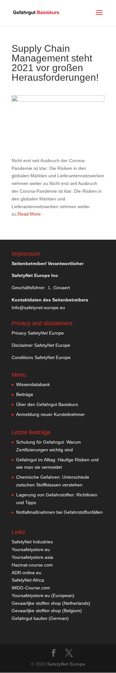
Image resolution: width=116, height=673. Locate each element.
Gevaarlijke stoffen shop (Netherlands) (51, 603)
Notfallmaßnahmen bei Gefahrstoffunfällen (59, 512)
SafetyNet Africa (28, 580)
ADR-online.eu (26, 572)
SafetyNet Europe (66, 664)
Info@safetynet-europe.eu (38, 307)
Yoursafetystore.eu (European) (43, 595)
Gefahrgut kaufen (29, 618)
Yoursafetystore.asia (32, 557)
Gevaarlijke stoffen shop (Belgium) (47, 610)
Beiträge (24, 394)
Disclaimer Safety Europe (41, 345)
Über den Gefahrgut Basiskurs (47, 404)
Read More (29, 214)
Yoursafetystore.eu (31, 549)
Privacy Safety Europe (38, 333)
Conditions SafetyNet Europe (41, 357)
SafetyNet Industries (32, 541)
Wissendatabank (33, 384)
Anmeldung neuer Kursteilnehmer (50, 414)
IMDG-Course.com (31, 587)
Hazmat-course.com (32, 564)
